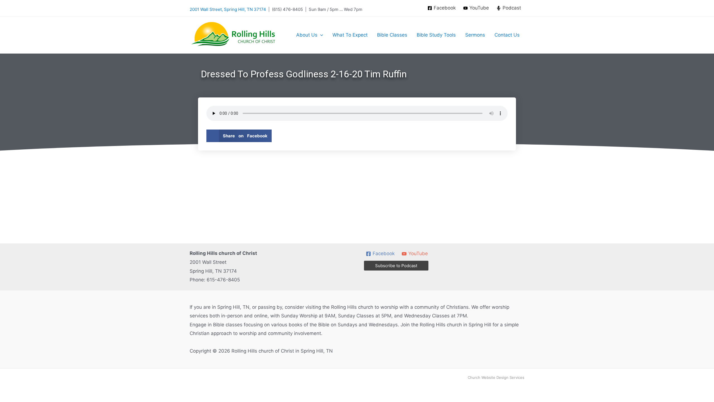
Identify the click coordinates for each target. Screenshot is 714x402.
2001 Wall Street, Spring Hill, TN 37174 (228, 9)
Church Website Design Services (496, 377)
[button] (320, 35)
